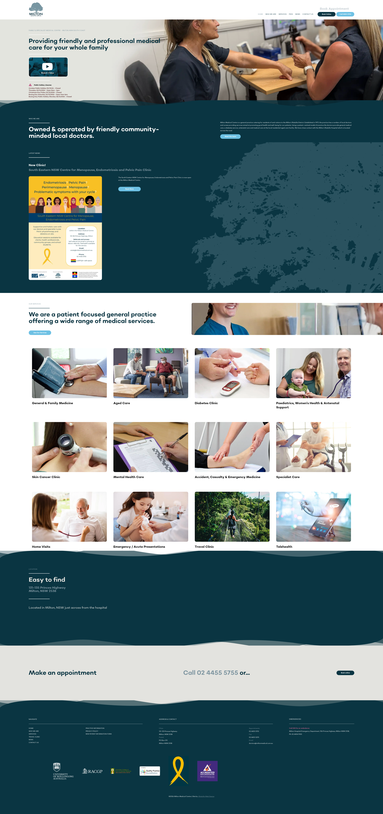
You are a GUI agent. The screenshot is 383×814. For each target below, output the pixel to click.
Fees (291, 14)
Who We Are (270, 14)
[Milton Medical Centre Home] (36, 9)
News (297, 14)
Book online (345, 673)
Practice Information (95, 728)
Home (260, 14)
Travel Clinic (34, 737)
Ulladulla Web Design (206, 796)
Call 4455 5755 (345, 14)
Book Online (326, 14)
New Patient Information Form (99, 734)
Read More (129, 189)
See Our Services (40, 333)
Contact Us (307, 14)
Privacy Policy (92, 731)
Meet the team (230, 136)
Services (283, 14)
